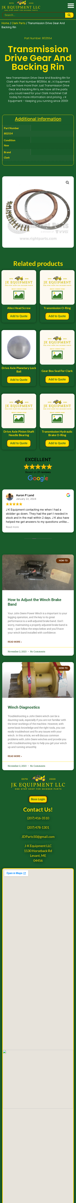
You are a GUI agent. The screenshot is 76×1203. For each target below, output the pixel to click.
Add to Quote (18, 316)
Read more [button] (12, 526)
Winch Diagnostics (24, 707)
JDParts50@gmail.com (38, 837)
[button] (70, 5)
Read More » (15, 642)
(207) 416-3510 (38, 818)
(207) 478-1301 (38, 827)
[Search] (69, 15)
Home (5, 23)
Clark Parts (18, 23)
